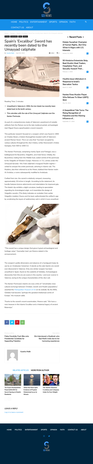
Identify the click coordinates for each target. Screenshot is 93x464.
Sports (53, 22)
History (25, 36)
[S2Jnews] (46, 9)
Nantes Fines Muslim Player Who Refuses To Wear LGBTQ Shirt (75, 97)
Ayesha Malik (10, 53)
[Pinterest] (17, 322)
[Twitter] (12, 322)
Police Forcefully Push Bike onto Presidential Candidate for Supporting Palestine (17, 338)
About (29, 27)
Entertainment (38, 22)
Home (14, 22)
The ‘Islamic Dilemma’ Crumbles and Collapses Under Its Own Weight (51, 390)
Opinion (63, 22)
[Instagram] (44, 436)
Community (14, 36)
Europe (12, 33)
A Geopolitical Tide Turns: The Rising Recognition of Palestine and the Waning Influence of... (75, 114)
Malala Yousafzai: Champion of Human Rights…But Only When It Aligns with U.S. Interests (75, 46)
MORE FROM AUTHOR (40, 370)
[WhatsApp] (22, 322)
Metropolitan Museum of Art (25, 290)
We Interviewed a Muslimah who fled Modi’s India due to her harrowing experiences (46, 338)
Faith (73, 22)
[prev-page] (6, 398)
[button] (85, 22)
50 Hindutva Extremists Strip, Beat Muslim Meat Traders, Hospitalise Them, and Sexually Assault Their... (75, 64)
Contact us (17, 27)
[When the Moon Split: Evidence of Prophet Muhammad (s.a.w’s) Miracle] (32, 380)
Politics (23, 22)
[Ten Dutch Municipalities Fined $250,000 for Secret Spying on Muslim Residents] (13, 380)
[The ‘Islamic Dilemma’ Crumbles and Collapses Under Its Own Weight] (51, 380)
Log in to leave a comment (14, 412)
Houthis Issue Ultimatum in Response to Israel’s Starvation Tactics (74, 82)
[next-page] (9, 398)
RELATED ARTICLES (21, 370)
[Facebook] (7, 322)
